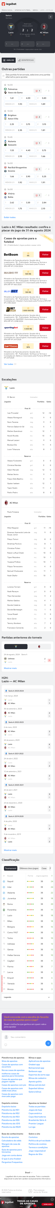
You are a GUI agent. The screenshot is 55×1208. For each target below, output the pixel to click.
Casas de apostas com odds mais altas (12, 1089)
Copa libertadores (37, 1116)
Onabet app (34, 1064)
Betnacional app (36, 1068)
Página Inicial (7, 10)
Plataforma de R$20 (11, 1127)
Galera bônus (35, 1091)
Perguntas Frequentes (12, 1162)
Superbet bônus (36, 1088)
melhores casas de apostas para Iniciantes (13, 1074)
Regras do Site (35, 1154)
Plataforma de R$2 (10, 1113)
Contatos (33, 1137)
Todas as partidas (37, 1106)
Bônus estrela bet (37, 1085)
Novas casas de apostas (13, 1070)
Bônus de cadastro (37, 1078)
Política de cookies (38, 1144)
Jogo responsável (37, 1151)
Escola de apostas (10, 1137)
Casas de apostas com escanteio (12, 1065)
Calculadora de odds (11, 1140)
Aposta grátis (35, 1081)
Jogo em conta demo (12, 1155)
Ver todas (10, 364)
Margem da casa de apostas (11, 1145)
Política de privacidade (39, 1140)
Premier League (36, 1123)
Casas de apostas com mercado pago (12, 1095)
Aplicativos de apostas (39, 1061)
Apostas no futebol (23, 10)
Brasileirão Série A (37, 1120)
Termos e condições (38, 1147)
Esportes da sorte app (39, 1074)
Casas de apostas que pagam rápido (12, 1080)
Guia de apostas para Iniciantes (12, 1150)
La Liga (32, 1127)
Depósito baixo (9, 1106)
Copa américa (35, 1113)
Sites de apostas (9, 1061)
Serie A (35, 10)
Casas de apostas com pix (14, 1085)
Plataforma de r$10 (11, 1123)
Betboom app (35, 1071)
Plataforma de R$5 (10, 1120)
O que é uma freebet (11, 1158)
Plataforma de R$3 (10, 1116)
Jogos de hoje (35, 1110)
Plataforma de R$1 (10, 1110)
